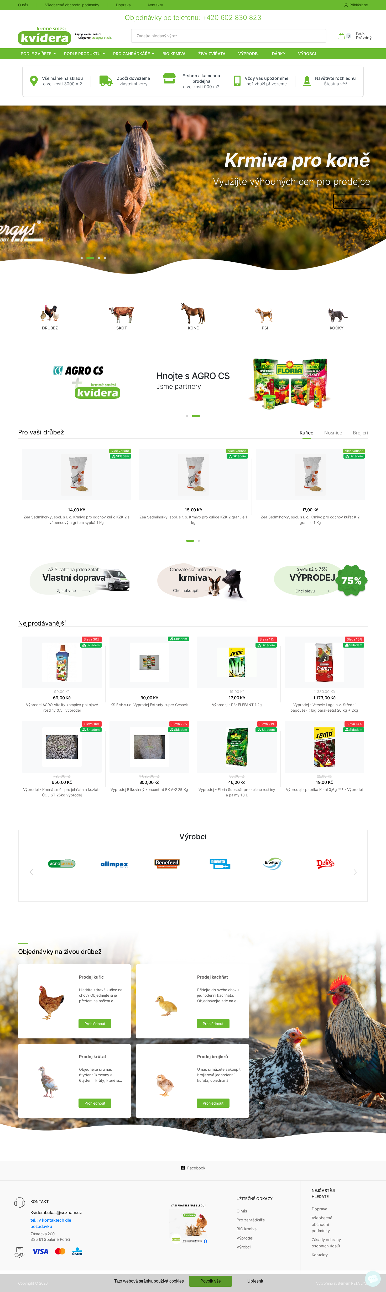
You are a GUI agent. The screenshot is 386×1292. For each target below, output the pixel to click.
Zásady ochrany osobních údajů (326, 1242)
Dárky (278, 53)
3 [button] (99, 258)
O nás (23, 5)
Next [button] (355, 871)
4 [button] (105, 258)
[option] (193, 191)
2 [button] (90, 258)
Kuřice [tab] (307, 432)
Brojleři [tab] (360, 432)
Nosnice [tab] (333, 432)
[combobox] (228, 36)
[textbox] (228, 36)
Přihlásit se (359, 5)
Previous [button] (31, 871)
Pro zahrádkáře (131, 53)
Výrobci (307, 53)
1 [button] (82, 258)
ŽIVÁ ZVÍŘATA (212, 53)
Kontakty (155, 5)
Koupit (346, 201)
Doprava (123, 5)
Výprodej (248, 53)
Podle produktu (82, 53)
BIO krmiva (174, 53)
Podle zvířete (36, 53)
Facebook (196, 1167)
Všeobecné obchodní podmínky (72, 5)
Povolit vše (210, 1281)
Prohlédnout (95, 1023)
